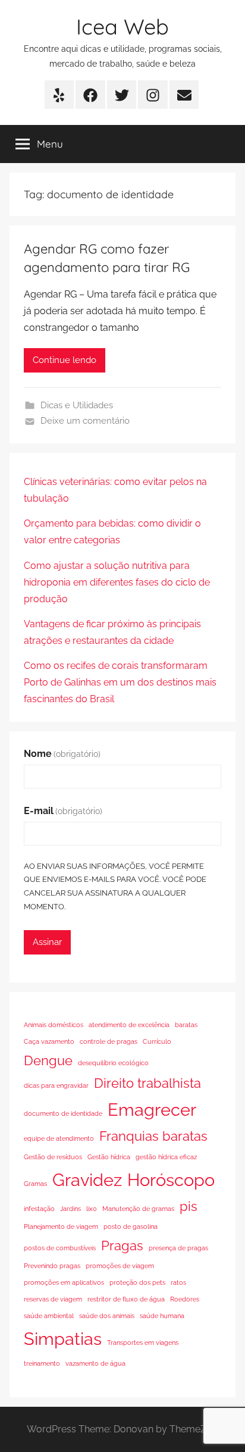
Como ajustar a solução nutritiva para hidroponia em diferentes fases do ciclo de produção (117, 582)
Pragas (122, 1245)
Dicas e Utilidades (76, 405)
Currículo (157, 1041)
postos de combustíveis (60, 1247)
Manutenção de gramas (138, 1208)
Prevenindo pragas (52, 1265)
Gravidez (87, 1179)
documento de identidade (63, 1113)
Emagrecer (152, 1109)
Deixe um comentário (85, 420)
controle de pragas (108, 1041)
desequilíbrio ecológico (113, 1062)
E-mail (63, 810)
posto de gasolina (130, 1226)
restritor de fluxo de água (126, 1299)
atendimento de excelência (129, 1024)
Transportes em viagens (142, 1342)
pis (188, 1206)
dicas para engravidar (56, 1085)
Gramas (35, 1183)
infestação (39, 1208)
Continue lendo (64, 360)
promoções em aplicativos (64, 1282)
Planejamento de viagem (61, 1226)
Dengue (48, 1060)
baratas (186, 1024)
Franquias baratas (153, 1136)
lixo (91, 1208)
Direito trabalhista (147, 1083)
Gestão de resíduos (53, 1156)
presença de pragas (178, 1247)
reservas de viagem (53, 1299)
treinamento (42, 1363)
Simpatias (63, 1338)
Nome (62, 753)
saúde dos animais (106, 1315)
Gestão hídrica (108, 1156)
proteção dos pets (137, 1282)
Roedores (184, 1299)
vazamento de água (95, 1363)
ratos (178, 1282)
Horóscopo (171, 1179)
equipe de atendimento (59, 1138)
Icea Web (122, 26)
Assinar (47, 942)
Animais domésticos (53, 1024)
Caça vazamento (49, 1041)
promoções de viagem (120, 1265)
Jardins (70, 1208)
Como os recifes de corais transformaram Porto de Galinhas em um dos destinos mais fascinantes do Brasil (120, 682)
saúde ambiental (49, 1315)
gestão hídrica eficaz (166, 1156)
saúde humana (162, 1315)
